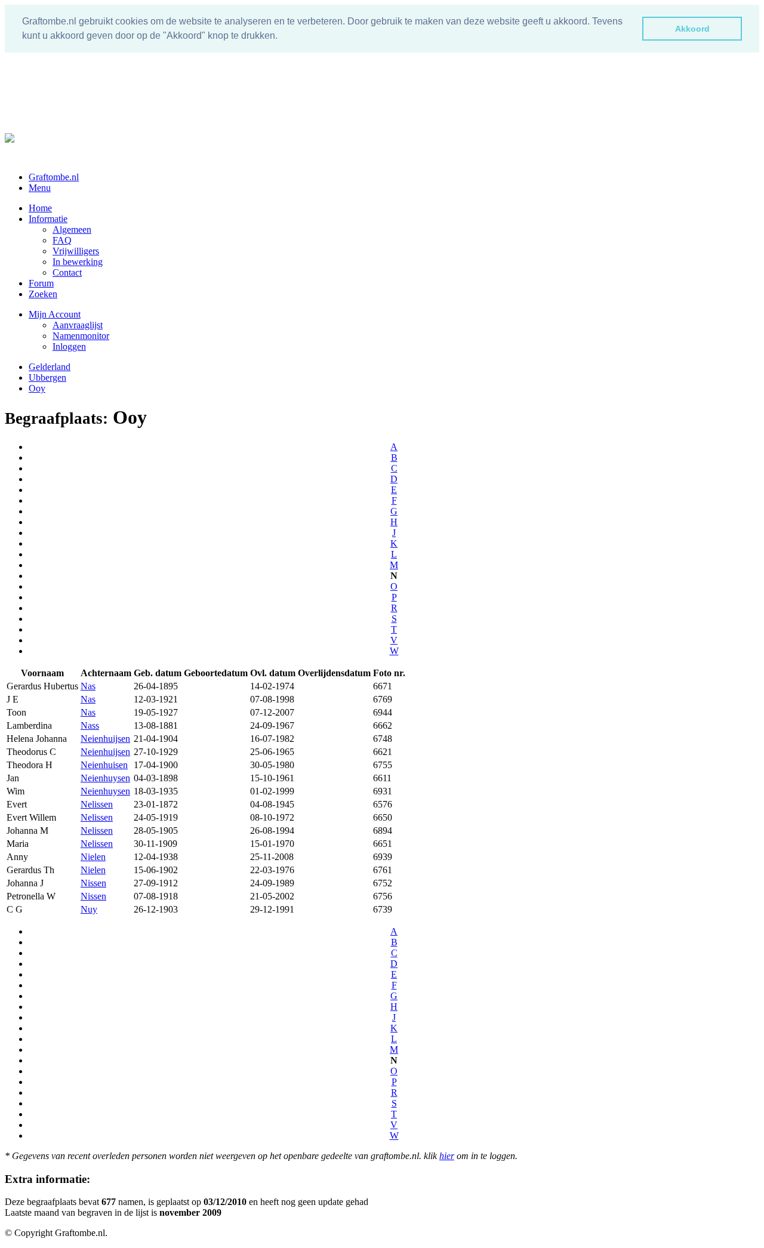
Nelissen (97, 804)
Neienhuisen (104, 765)
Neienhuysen (105, 778)
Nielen (93, 857)
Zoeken (43, 294)
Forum (41, 283)
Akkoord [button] (692, 28)
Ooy (37, 388)
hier (446, 1156)
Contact (67, 272)
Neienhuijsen (105, 739)
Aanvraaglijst (78, 325)
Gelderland (49, 367)
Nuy (89, 909)
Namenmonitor (81, 336)
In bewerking (78, 262)
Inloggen (69, 346)
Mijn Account (55, 314)
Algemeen (72, 229)
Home (40, 208)
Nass (90, 725)
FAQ (62, 240)
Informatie (48, 219)
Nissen (93, 883)
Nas (88, 686)
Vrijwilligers (76, 251)
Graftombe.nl (54, 177)
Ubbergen (47, 377)
